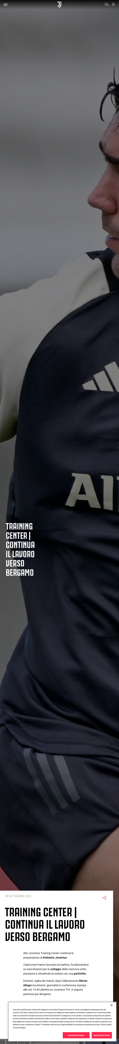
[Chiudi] (111, 1005)
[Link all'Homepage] (59, 4)
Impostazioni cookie (76, 1035)
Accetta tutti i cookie (102, 1035)
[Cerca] (106, 5)
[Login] (113, 5)
